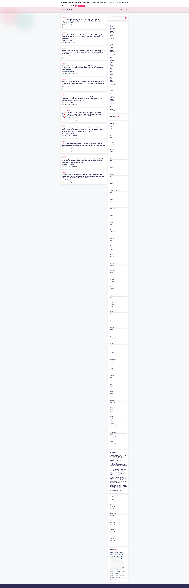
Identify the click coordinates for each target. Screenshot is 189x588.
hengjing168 (112, 188)
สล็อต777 (111, 388)
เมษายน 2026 (112, 508)
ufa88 (111, 315)
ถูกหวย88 (111, 350)
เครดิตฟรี (111, 418)
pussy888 (112, 32)
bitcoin (111, 160)
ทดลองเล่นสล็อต (112, 352)
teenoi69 (111, 306)
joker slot (111, 99)
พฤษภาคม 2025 (113, 533)
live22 (111, 41)
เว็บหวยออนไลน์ (113, 436)
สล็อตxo (111, 109)
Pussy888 (112, 256)
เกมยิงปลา (111, 416)
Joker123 (64, 79)
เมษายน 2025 (112, 536)
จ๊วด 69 (111, 341)
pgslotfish (64, 17)
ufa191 (111, 313)
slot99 (111, 67)
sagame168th (112, 28)
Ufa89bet (111, 318)
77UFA (111, 137)
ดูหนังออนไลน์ (112, 96)
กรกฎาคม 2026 (113, 501)
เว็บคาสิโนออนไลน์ (113, 425)
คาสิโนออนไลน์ (112, 338)
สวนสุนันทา (112, 409)
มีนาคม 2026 (112, 511)
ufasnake (111, 329)
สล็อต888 (111, 72)
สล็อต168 (111, 379)
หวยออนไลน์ (112, 56)
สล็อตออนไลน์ (112, 110)
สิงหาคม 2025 (112, 527)
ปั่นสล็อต (111, 361)
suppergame (112, 302)
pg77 (111, 224)
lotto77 (111, 213)
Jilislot (111, 192)
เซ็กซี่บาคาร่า (112, 420)
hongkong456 (112, 60)
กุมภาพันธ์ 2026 (113, 513)
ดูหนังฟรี (111, 31)
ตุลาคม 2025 (112, 522)
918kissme (112, 144)
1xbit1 (111, 135)
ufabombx (112, 327)
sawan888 (112, 272)
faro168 (111, 58)
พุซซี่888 (111, 368)
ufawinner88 (112, 331)
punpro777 (112, 53)
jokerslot (111, 106)
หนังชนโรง (112, 26)
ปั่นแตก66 (111, 50)
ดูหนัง (111, 42)
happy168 (112, 185)
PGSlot (64, 63)
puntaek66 (112, 251)
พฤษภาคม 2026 (113, 506)
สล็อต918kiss (112, 575)
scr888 (111, 274)
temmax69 (112, 309)
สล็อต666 (111, 386)
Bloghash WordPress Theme (110, 586)
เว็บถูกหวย (111, 427)
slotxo (111, 80)
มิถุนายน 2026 (112, 504)
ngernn (111, 217)
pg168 (111, 64)
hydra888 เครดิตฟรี (113, 190)
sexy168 (111, 277)
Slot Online (112, 288)
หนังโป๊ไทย (112, 83)
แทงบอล (111, 441)
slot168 (111, 290)
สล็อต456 (111, 382)
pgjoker (111, 233)
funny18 (111, 183)
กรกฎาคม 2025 (113, 529)
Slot (110, 286)
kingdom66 (112, 204)
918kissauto (112, 142)
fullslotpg (111, 39)
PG (110, 220)
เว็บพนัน (111, 430)
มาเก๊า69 (111, 370)
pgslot (111, 37)
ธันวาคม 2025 (112, 517)
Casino (111, 169)
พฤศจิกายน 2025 (113, 520)
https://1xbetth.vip (113, 84)
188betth (111, 133)
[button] (81, 6)
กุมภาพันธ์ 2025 (113, 540)
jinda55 (64, 32)
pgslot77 (111, 48)
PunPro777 (112, 249)
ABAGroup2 (112, 149)
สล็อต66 (68, 110)
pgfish (111, 229)
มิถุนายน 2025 (112, 531)
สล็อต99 (111, 395)
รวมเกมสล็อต (112, 375)
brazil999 (111, 167)
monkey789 (112, 215)
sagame (111, 267)
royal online (112, 265)
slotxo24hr (112, 295)
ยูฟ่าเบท (111, 373)
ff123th (111, 176)
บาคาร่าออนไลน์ (113, 51)
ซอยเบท (111, 343)
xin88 (111, 334)
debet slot (112, 172)
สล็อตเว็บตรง (112, 69)
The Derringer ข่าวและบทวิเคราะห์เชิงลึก (75, 2)
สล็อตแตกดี (112, 407)
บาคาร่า (64, 125)
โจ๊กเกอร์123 (112, 100)
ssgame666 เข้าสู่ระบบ (114, 299)
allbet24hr (112, 151)
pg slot (111, 88)
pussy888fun (112, 258)
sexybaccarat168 (113, 283)
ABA (110, 146)
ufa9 (110, 320)
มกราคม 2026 (112, 515)
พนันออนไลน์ (112, 366)
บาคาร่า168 (112, 35)
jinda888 (111, 197)
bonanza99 (112, 165)
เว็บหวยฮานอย (112, 439)
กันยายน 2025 (112, 524)
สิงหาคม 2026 (112, 499)
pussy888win (112, 261)
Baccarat (111, 156)
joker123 (111, 25)
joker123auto (112, 201)
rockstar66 (112, 263)
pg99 (111, 226)
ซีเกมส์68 (111, 345)
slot (110, 93)
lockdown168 (112, 208)
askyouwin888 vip (113, 153)
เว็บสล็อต (111, 434)
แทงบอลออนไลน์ (113, 443)
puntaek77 (112, 254)
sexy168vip (112, 279)
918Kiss (64, 48)
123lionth (111, 126)
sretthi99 (64, 156)
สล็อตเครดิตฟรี (112, 402)
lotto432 (111, 210)
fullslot (111, 178)
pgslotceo (112, 242)
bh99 (111, 158)
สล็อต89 (111, 393)
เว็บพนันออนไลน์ (113, 432)
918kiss (111, 23)
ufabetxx (111, 325)
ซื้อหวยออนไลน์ (112, 54)
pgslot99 (111, 240)
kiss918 (111, 90)
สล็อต (63, 94)
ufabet (111, 322)
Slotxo (111, 293)
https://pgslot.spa (113, 86)
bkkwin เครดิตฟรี (113, 162)
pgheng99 (112, 38)
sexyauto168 (112, 281)
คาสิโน (111, 336)
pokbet (111, 247)
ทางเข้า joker (112, 97)
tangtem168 (112, 304)
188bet (111, 130)
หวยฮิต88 (111, 414)
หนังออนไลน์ (112, 45)
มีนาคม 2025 (112, 538)
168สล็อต (111, 128)
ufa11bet (111, 311)
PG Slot (111, 222)
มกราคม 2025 (112, 543)
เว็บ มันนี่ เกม (112, 423)
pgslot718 (112, 238)
